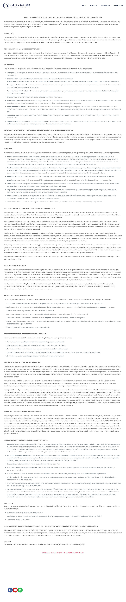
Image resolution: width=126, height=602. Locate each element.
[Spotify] (20, 590)
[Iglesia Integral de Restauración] (16, 5)
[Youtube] (15, 590)
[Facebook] (10, 590)
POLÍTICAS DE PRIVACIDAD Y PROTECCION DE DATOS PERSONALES (63, 552)
